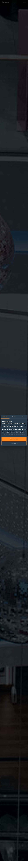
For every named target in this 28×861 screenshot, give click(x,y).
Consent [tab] (5, 416)
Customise (13, 443)
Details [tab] (14, 416)
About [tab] (23, 416)
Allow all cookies (14, 438)
